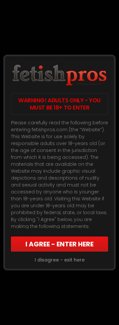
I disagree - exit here (60, 260)
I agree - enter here (59, 244)
